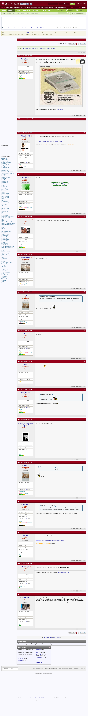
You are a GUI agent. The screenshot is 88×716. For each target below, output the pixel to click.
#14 (84, 563)
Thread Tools (81, 52)
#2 (84, 132)
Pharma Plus (4, 236)
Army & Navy (4, 161)
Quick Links (34, 13)
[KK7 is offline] (25, 306)
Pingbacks (20, 658)
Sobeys (3, 257)
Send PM (73, 115)
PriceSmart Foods (5, 239)
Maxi (2, 219)
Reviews (51, 7)
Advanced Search (79, 13)
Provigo (3, 242)
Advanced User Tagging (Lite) (35, 697)
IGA (2, 200)
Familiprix (3, 178)
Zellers (3, 283)
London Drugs (4, 211)
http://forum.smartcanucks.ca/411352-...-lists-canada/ (49, 141)
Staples (3, 260)
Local (71, 10)
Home (7, 7)
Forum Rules (39, 662)
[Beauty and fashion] (75, 7)
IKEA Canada (4, 201)
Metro (2, 220)
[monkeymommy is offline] (25, 230)
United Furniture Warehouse (5, 275)
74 (26, 451)
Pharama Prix (4, 235)
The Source (4, 268)
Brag (61, 10)
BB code (38, 649)
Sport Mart (4, 258)
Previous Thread (47, 637)
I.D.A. (2, 199)
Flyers (28, 7)
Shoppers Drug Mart (6, 255)
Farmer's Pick (4, 181)
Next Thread (56, 637)
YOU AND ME (25, 136)
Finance (46, 7)
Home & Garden (62, 7)
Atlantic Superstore (6, 162)
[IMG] (37, 652)
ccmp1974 (25, 177)
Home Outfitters (5, 197)
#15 (84, 593)
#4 (84, 216)
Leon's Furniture (5, 208)
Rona (2, 250)
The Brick (3, 266)
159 (26, 73)
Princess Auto (4, 241)
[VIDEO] (38, 654)
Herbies (3, 192)
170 (26, 552)
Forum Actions (25, 13)
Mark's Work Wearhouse (7, 216)
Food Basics (4, 182)
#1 (84, 55)
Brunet (3, 166)
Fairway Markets (5, 177)
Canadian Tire (59, 109)
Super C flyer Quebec (6, 262)
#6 (84, 291)
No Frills (3, 228)
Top (48, 10)
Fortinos (3, 185)
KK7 (25, 295)
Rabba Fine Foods (5, 245)
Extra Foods (4, 175)
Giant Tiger (4, 188)
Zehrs (2, 281)
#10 (84, 419)
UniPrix (3, 273)
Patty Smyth (25, 59)
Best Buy (3, 163)
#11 (84, 462)
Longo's (3, 212)
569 (26, 203)
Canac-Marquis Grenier (7, 169)
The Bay (3, 265)
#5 (84, 254)
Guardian (3, 190)
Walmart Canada (5, 279)
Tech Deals (17, 7)
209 (26, 518)
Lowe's (3, 213)
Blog (4, 10)
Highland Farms (5, 193)
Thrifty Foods (4, 269)
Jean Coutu (4, 204)
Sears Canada (4, 254)
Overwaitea (4, 230)
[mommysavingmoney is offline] (25, 436)
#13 (84, 531)
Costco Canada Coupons (7, 173)
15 (26, 621)
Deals (11, 7)
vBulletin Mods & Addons (46, 697)
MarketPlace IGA (5, 218)
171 (26, 348)
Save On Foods (5, 253)
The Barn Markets (5, 264)
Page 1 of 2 (72, 43)
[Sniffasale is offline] (25, 607)
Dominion (3, 174)
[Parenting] (79, 7)
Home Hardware (5, 196)
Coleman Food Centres (7, 171)
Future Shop (4, 186)
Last (83, 43)
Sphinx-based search (48, 700)
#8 (84, 361)
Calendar (9, 13)
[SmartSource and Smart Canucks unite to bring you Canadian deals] (8, 149)
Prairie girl (25, 567)
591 (26, 162)
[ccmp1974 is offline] (25, 187)
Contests (40, 7)
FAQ (4, 13)
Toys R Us (4, 270)
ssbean (25, 504)
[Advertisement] (49, 125)
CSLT (26, 365)
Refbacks (20, 660)
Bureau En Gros (5, 167)
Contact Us (34, 668)
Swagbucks (65, 184)
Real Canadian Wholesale (7, 247)
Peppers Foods (5, 234)
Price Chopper (4, 238)
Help (77, 3)
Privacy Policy (80, 668)
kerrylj (25, 535)
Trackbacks (39, 657)
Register (83, 3)
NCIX (2, 227)
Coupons (23, 7)
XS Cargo (3, 280)
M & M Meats (4, 215)
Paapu (26, 334)
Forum (11, 10)
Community (16, 13)
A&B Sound (4, 158)
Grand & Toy (4, 189)
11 (26, 379)
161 (26, 243)
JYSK (2, 205)
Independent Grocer (6, 203)
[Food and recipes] (77, 7)
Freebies (34, 7)
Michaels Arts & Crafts (7, 222)
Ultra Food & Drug (5, 272)
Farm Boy (3, 180)
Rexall (3, 249)
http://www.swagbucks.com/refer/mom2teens (53, 540)
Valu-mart (3, 277)
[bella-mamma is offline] (25, 267)
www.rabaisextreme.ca (63, 572)
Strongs (3, 261)
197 (26, 583)
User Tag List (20, 39)
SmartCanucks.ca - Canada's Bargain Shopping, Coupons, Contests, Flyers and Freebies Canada (57, 668)
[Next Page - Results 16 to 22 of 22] (81, 44)
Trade (82, 10)
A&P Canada (4, 159)
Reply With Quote (81, 115)
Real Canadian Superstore (7, 246)
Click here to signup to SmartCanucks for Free (27, 118)
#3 (84, 173)
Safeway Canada (5, 251)
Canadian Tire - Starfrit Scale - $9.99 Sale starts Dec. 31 (39, 48)
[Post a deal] (84, 7)
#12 (84, 500)
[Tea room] (72, 7)
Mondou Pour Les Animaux (8, 223)
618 (26, 319)
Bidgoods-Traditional (6, 165)
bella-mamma (25, 257)
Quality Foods (4, 243)
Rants (55, 7)
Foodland (3, 184)
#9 (84, 389)
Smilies (38, 651)
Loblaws (3, 209)
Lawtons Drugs (5, 207)
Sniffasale (25, 597)
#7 (84, 330)
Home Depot (4, 194)
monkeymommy (25, 220)
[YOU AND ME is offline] (25, 147)
